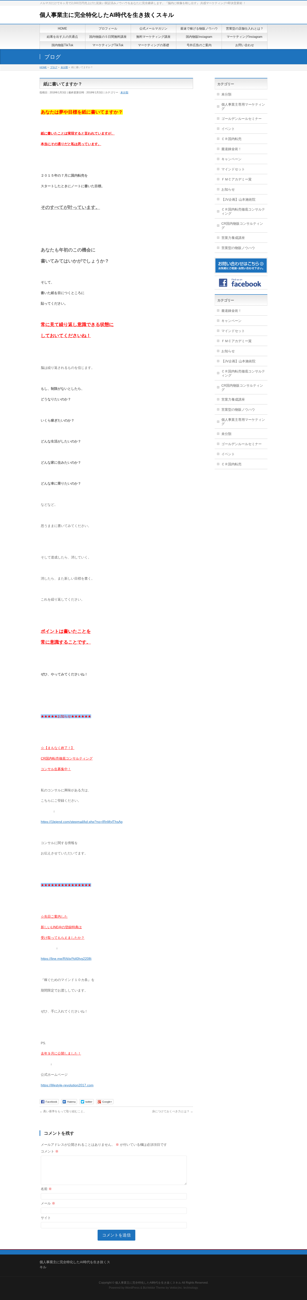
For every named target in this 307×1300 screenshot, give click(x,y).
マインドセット (233, 169)
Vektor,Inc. (176, 1287)
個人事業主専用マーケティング (243, 106)
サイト (46, 1218)
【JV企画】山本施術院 (238, 199)
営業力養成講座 (233, 238)
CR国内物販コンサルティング (242, 226)
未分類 (124, 92)
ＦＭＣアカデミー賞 (236, 179)
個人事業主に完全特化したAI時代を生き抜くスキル (107, 15)
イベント (228, 129)
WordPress (132, 1287)
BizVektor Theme (154, 1287)
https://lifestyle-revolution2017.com (67, 1085)
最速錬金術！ (231, 149)
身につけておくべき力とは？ (172, 1111)
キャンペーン (231, 159)
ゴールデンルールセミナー (241, 119)
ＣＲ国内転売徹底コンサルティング (243, 211)
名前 (46, 1189)
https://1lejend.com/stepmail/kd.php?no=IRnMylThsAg (82, 822)
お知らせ (228, 189)
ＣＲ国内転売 (231, 139)
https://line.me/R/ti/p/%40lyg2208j (66, 959)
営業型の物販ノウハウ (238, 248)
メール (48, 1203)
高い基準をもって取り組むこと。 (63, 1111)
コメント (50, 1151)
